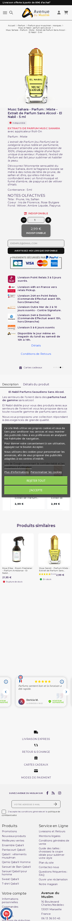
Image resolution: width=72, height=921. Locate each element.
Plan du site (46, 862)
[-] (24, 220)
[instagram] (59, 793)
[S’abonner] (55, 804)
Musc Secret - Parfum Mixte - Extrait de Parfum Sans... (54, 569)
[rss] (53, 793)
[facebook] (47, 793)
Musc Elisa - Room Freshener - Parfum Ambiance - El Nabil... (17, 570)
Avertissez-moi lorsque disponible (36, 251)
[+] (48, 220)
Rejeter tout (36, 481)
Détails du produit (36, 384)
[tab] (36, 195)
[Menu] (5, 12)
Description (10, 384)
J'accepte (36, 490)
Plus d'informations (16, 472)
